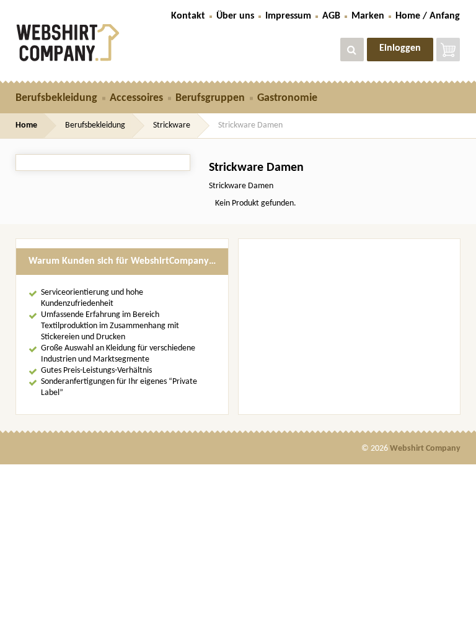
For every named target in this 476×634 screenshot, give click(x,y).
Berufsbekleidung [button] (56, 98)
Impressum (288, 16)
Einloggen (400, 48)
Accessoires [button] (136, 98)
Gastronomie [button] (287, 98)
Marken (367, 16)
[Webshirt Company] (84, 42)
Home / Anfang (427, 16)
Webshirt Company (425, 448)
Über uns (235, 16)
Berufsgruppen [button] (210, 98)
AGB (331, 16)
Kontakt (188, 16)
